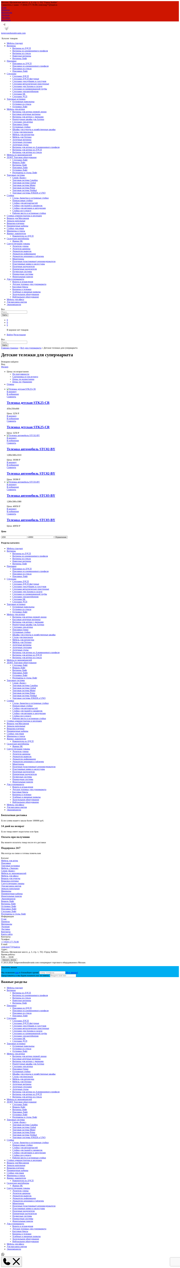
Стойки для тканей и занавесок (27, 205)
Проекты (5, 10)
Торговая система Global (24, 183)
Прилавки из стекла (22, 68)
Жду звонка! (72, 972)
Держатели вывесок (22, 251)
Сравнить (11, 396)
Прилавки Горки (20, 124)
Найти (4, 315)
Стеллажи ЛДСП (20, 76)
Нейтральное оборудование (25, 297)
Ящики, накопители (16, 1178)
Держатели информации (24, 254)
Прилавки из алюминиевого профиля (30, 66)
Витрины (11, 990)
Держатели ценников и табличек (28, 256)
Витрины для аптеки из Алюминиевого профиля (35, 147)
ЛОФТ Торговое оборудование (22, 1102)
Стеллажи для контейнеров (25, 91)
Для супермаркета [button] (15, 279)
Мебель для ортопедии (23, 134)
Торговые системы (16, 1119)
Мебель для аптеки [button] (16, 109)
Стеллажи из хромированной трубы (29, 89)
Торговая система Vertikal (24, 190)
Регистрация (20, 334)
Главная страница (9, 348)
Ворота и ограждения (22, 281)
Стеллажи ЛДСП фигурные (25, 79)
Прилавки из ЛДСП (22, 63)
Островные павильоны (23, 101)
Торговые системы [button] (16, 175)
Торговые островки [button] (16, 99)
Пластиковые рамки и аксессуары (28, 264)
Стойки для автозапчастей (25, 203)
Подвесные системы (22, 271)
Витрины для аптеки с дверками (28, 117)
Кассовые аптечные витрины (26, 114)
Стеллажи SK (18, 94)
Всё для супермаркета (30, 348)
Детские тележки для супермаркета (29, 284)
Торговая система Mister (23, 185)
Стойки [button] (10, 195)
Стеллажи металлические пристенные (30, 84)
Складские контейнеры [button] (18, 238)
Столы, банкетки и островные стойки (30, 198)
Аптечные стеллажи (22, 142)
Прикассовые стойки (22, 200)
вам (17, 972)
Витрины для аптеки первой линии (29, 111)
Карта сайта (7, 934)
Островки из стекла (21, 104)
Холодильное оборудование (25, 294)
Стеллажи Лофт (20, 160)
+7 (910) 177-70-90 (10, 942)
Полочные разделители (23, 266)
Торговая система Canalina (25, 180)
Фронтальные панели (22, 276)
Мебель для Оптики (22, 137)
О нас (4, 7)
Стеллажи (11, 1018)
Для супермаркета (15, 1223)
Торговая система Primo (23, 188)
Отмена (10, 384)
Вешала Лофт (18, 162)
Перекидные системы (22, 274)
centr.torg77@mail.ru (10, 947)
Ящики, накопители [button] (16, 233)
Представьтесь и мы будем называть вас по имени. (25, 975)
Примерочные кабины (17, 226)
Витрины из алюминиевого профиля (30, 51)
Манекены (6, 891)
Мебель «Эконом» (10, 868)
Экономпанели (14, 304)
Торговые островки (10, 866)
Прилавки (6, 863)
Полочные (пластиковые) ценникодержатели (34, 261)
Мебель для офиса (15, 299)
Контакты (6, 20)
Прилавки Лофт (20, 71)
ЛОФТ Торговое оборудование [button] (22, 157)
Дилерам (5, 15)
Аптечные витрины (21, 139)
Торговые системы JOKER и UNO (29, 193)
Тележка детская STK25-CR (28, 402)
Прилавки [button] (11, 61)
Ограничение (60, 537)
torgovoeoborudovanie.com (13, 33)
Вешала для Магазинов (18, 218)
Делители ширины (21, 248)
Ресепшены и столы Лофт (24, 172)
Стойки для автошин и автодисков (29, 208)
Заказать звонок (9, 960)
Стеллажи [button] (11, 73)
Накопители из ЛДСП (23, 236)
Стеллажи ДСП (19, 96)
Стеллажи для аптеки (22, 122)
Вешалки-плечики (15, 223)
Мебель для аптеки (16, 1054)
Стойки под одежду (21, 210)
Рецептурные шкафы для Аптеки (28, 119)
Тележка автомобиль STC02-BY (31, 449)
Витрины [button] (11, 46)
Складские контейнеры (18, 1183)
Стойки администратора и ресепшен (24, 216)
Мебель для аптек (9, 860)
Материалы (6, 12)
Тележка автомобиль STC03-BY (31, 495)
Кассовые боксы (20, 287)
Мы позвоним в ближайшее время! (20, 972)
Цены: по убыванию (22, 382)
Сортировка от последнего (25, 376)
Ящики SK (17, 241)
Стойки (10, 1140)
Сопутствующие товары (12, 883)
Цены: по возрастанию (23, 379)
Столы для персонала (22, 132)
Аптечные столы (20, 144)
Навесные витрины (21, 56)
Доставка (5, 17)
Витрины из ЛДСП (21, 48)
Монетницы (18, 259)
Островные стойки (21, 127)
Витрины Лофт (19, 58)
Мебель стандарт (15, 43)
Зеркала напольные (16, 221)
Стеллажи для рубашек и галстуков (29, 81)
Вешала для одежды (10, 878)
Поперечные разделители (24, 269)
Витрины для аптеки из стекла (27, 152)
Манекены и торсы (16, 231)
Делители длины (20, 246)
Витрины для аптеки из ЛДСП (27, 150)
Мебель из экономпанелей (19, 155)
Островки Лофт (19, 106)
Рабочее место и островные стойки (29, 213)
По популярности (20, 374)
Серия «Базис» (19, 177)
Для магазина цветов (17, 302)
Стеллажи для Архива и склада (27, 86)
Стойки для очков (15, 228)
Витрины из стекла (21, 53)
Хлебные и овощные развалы (26, 292)
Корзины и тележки (21, 289)
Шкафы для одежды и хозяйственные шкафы (34, 129)
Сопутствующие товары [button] (18, 243)
